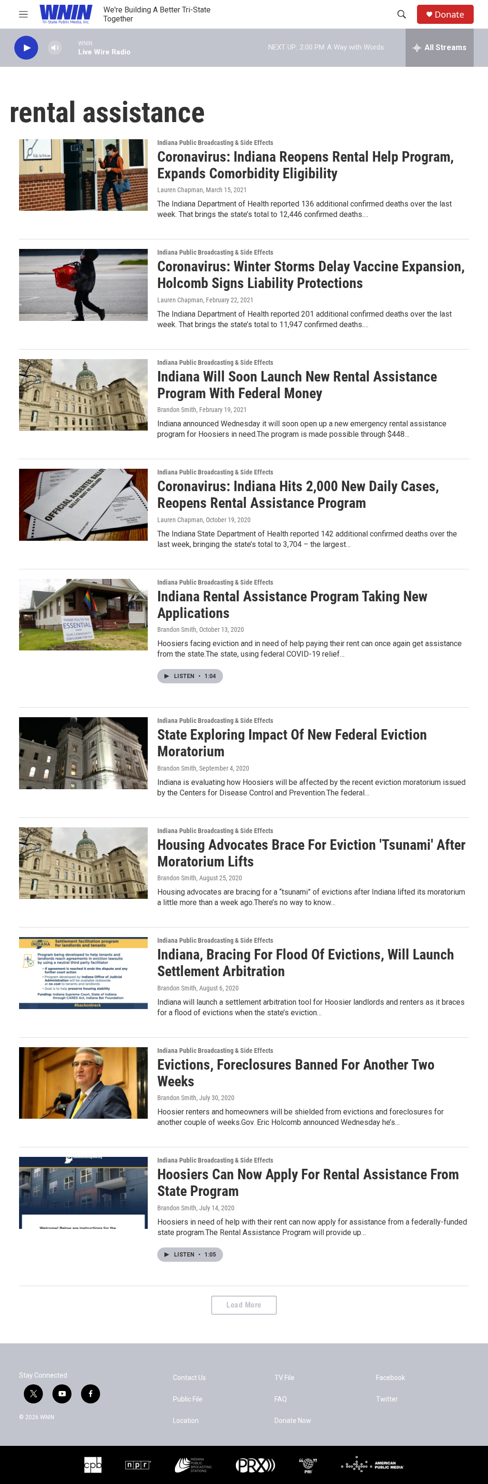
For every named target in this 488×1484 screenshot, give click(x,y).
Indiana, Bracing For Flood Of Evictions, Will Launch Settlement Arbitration (305, 962)
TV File (284, 1377)
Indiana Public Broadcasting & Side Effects (215, 142)
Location (186, 1420)
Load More (244, 1304)
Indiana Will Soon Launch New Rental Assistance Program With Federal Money (297, 385)
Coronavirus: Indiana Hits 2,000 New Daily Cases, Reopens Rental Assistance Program (298, 494)
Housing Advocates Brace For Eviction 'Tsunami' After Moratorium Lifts (311, 853)
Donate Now (292, 1420)
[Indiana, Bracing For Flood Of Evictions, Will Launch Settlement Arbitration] (83, 973)
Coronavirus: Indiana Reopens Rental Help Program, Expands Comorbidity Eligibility (305, 165)
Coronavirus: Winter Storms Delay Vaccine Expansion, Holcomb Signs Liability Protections (311, 274)
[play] (26, 47)
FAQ (280, 1399)
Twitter (387, 1399)
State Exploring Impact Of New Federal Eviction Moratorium (292, 743)
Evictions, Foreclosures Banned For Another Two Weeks (296, 1073)
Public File (188, 1399)
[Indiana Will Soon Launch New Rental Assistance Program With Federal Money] (83, 395)
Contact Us (189, 1377)
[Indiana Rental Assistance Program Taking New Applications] (83, 614)
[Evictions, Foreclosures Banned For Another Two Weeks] (83, 1083)
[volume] (55, 48)
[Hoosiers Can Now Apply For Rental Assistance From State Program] (83, 1192)
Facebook (390, 1377)
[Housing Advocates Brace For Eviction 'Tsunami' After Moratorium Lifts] (83, 863)
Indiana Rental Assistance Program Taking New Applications (292, 604)
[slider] (70, 47)
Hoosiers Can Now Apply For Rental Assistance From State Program (308, 1182)
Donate (449, 15)
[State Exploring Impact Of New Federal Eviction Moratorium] (83, 753)
